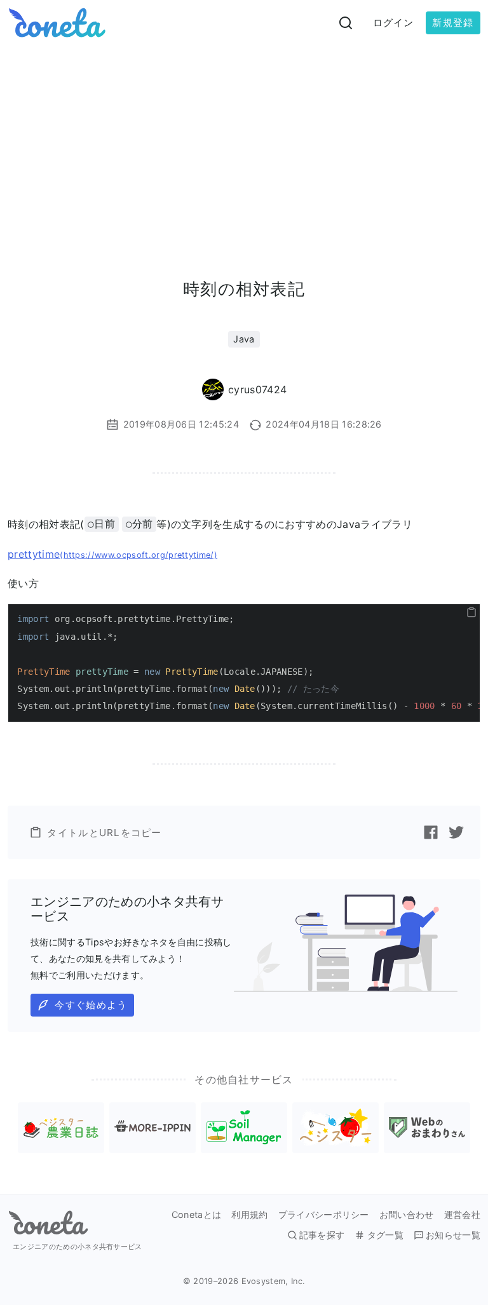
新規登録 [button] (452, 23)
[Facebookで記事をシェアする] (431, 832)
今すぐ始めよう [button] (91, 1005)
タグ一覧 (385, 1235)
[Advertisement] (244, 141)
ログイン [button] (393, 23)
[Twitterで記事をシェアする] (456, 832)
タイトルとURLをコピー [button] (104, 833)
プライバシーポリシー (323, 1215)
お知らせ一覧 (453, 1235)
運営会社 (462, 1215)
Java (243, 339)
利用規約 (249, 1215)
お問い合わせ (406, 1215)
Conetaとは (197, 1215)
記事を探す (322, 1235)
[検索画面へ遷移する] (345, 23)
